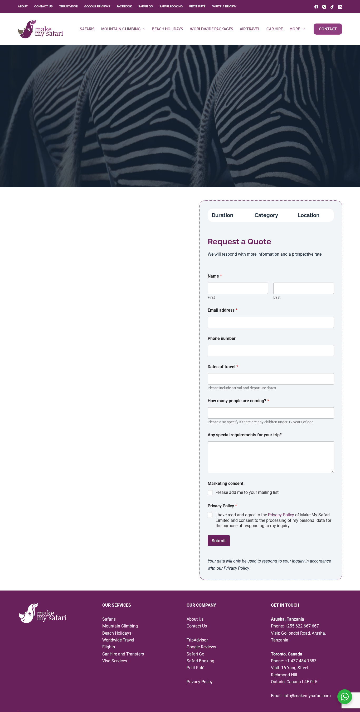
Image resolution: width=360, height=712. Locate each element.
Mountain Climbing (120, 29)
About (23, 6)
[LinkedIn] (340, 7)
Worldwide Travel (118, 640)
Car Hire (274, 29)
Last (277, 297)
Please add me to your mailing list (247, 492)
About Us (195, 619)
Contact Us (43, 6)
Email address (222, 310)
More (294, 29)
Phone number (222, 338)
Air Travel (250, 29)
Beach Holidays (167, 29)
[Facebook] (316, 7)
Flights (108, 646)
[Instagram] (324, 7)
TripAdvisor (68, 6)
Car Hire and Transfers (123, 654)
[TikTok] (332, 7)
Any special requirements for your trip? (245, 434)
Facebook (124, 6)
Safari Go (145, 6)
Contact (328, 29)
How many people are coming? (238, 400)
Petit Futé (197, 6)
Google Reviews (97, 6)
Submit (219, 540)
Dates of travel (223, 366)
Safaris (87, 29)
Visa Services (114, 660)
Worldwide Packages (211, 29)
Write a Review (224, 6)
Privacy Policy (281, 514)
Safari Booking (171, 6)
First (211, 297)
